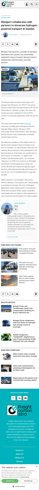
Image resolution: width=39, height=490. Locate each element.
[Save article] (36, 44)
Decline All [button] (28, 481)
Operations (6, 17)
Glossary (19, 461)
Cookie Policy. (24, 477)
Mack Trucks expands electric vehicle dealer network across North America (26, 279)
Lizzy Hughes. (13, 35)
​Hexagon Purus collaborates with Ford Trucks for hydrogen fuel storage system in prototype (24, 323)
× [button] (36, 466)
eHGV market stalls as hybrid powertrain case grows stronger (25, 355)
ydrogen (28, 123)
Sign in (11, 40)
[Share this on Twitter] (8, 44)
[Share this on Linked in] (12, 44)
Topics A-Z (19, 454)
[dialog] (19, 477)
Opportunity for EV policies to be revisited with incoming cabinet (25, 379)
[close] (37, 40)
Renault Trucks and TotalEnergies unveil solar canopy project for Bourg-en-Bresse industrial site (24, 309)
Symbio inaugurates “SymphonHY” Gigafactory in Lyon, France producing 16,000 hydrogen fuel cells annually (24, 338)
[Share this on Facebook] (3, 44)
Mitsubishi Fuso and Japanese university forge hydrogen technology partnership (28, 265)
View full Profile (12, 237)
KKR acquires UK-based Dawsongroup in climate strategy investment (27, 251)
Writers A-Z (19, 458)
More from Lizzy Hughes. (11, 245)
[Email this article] (17, 44)
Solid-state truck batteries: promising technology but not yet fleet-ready (24, 368)
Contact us (19, 450)
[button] (19, 486)
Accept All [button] (10, 481)
